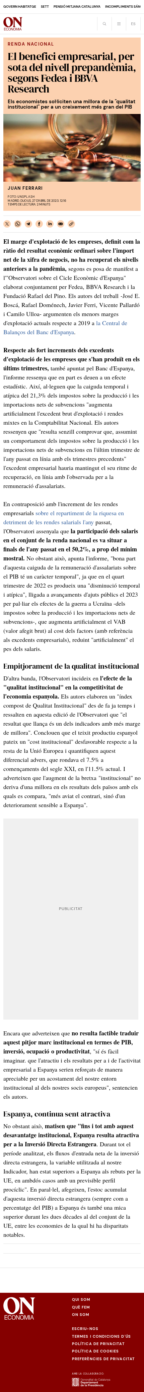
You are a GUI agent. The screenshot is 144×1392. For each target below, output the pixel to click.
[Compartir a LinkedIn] (50, 224)
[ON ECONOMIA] (12, 24)
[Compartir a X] (7, 224)
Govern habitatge (19, 6)
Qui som (81, 1299)
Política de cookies (95, 1351)
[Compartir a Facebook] (39, 224)
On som (80, 1314)
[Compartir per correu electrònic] (60, 224)
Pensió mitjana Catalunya (77, 6)
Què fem (81, 1307)
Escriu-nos (85, 1328)
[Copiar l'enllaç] (71, 224)
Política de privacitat (98, 1343)
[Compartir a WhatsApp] (17, 224)
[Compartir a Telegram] (28, 224)
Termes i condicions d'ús (101, 1336)
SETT (45, 6)
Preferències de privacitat (103, 1358)
